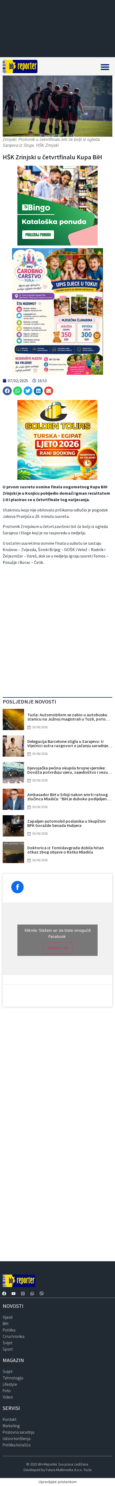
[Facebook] (4, 1294)
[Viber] (41, 1294)
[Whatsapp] (32, 1294)
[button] (105, 67)
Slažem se (57, 947)
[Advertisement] (57, 632)
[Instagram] (23, 1294)
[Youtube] (13, 1294)
